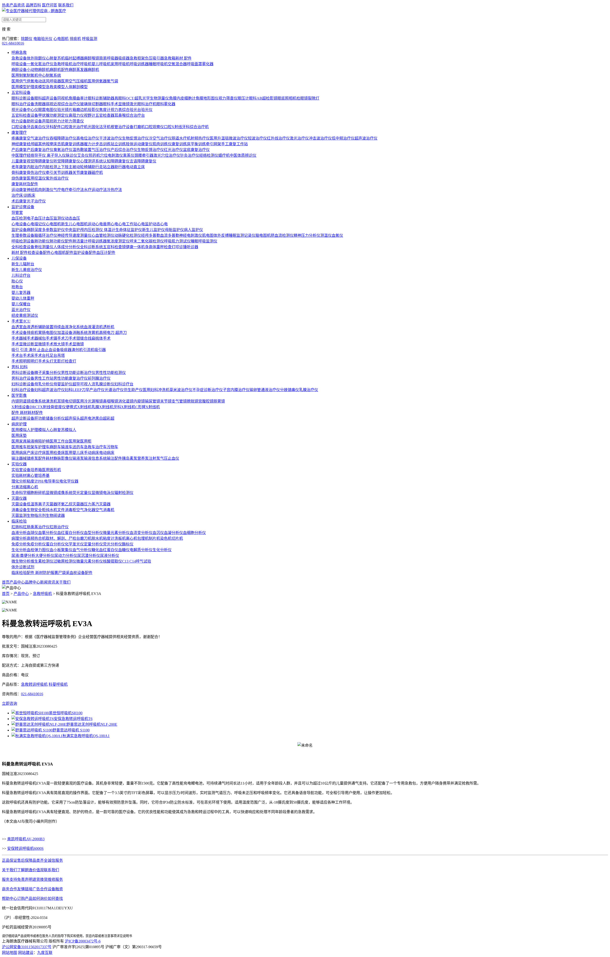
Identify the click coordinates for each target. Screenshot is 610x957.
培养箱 (36, 470)
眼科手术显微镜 (116, 104)
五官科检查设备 (24, 115)
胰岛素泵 (129, 458)
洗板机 (120, 538)
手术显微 (19, 344)
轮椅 (84, 167)
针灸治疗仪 (189, 155)
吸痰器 (124, 58)
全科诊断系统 (91, 247)
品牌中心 (32, 582)
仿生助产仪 (133, 390)
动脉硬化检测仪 (127, 235)
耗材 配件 (183, 58)
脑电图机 (263, 235)
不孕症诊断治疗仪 (207, 390)
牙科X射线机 (124, 407)
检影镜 (271, 98)
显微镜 (97, 493)
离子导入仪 (56, 155)
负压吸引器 (154, 58)
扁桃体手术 (101, 338)
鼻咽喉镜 (110, 401)
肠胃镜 (219, 401)
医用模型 (19, 87)
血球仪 (32, 533)
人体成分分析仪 (66, 247)
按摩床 (51, 144)
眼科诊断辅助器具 (103, 98)
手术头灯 (45, 361)
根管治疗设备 (122, 127)
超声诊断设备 (22, 418)
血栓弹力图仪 (38, 550)
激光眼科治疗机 (143, 104)
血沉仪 (158, 533)
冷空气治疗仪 (160, 138)
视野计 (89, 115)
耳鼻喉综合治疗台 (129, 115)
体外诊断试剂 (22, 567)
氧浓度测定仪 (118, 241)
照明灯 (32, 361)
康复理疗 (19, 133)
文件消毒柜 (66, 510)
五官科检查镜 (114, 247)
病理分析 (19, 538)
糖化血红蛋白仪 (105, 550)
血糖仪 (124, 550)
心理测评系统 (91, 161)
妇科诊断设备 (22, 384)
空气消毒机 (104, 510)
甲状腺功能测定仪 (53, 115)
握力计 (89, 144)
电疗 (65, 190)
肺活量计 (80, 241)
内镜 (15, 401)
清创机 (77, 350)
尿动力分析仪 (65, 556)
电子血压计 (36, 218)
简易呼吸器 (108, 58)
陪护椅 (44, 441)
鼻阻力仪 (76, 115)
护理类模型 (36, 87)
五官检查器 (104, 115)
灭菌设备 (19, 504)
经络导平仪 (37, 155)
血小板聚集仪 (61, 550)
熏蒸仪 (128, 155)
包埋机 (143, 538)
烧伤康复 (19, 178)
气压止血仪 (169, 458)
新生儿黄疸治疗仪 (26, 270)
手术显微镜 (74, 344)
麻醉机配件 (59, 70)
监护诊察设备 (22, 207)
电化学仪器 (68, 481)
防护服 (48, 573)
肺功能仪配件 (61, 241)
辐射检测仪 (123, 493)
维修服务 (55, 879)
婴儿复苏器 (20, 293)
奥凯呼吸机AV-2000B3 (26, 839)
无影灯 (59, 361)
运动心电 (95, 224)
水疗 (88, 190)
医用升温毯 (219, 138)
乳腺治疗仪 (308, 390)
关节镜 (166, 401)
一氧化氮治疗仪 (40, 64)
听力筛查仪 (74, 121)
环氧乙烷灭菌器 (70, 504)
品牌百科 (33, 5)
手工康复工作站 (234, 144)
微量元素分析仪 (116, 533)
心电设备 (19, 224)
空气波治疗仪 (38, 138)
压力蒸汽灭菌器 (97, 504)
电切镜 (70, 401)
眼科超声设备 (45, 98)
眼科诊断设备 (22, 98)
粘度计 (32, 481)
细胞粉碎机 (36, 493)
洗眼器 (40, 104)
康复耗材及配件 (24, 184)
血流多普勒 (169, 235)
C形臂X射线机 (147, 407)
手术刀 (63, 338)
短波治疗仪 (257, 138)
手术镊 (51, 338)
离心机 (32, 487)
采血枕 (71, 573)
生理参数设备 (22, 235)
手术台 (17, 355)
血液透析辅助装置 (38, 327)
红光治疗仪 (173, 150)
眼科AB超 (257, 98)
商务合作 (9, 889)
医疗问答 (49, 5)
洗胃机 (93, 333)
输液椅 (32, 441)
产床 (30, 453)
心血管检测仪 (103, 235)
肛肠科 (17, 527)
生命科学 (19, 493)
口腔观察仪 (154, 127)
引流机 (88, 350)
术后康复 (19, 201)
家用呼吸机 (120, 64)
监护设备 (19, 230)
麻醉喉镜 (91, 58)
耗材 (31, 413)
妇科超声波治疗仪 (49, 390)
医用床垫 (19, 435)
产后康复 (19, 150)
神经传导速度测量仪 (74, 235)
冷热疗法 (114, 190)
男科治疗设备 (22, 378)
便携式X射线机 (79, 407)
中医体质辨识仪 (243, 155)
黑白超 (101, 418)
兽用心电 (110, 224)
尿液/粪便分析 (23, 556)
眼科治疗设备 (22, 104)
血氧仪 (337, 235)
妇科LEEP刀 (75, 390)
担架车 (32, 447)
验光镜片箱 (66, 110)
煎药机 (94, 155)
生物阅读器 (55, 516)
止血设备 (52, 350)
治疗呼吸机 (82, 64)
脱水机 (97, 538)
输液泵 (78, 458)
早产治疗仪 (95, 390)
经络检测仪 (208, 155)
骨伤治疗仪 (36, 173)
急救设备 (19, 58)
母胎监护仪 (174, 230)
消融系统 (80, 333)
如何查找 (55, 899)
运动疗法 (99, 190)
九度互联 (44, 953)
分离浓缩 (19, 487)
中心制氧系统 (49, 75)
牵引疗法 (76, 190)
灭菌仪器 (19, 498)
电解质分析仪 (141, 550)
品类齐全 (40, 860)
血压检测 (19, 218)
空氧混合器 (177, 64)
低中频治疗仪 (343, 138)
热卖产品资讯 (13, 5)
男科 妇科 (19, 367)
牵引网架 (213, 144)
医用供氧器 (97, 81)
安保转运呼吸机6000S (25, 848)
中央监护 (72, 230)
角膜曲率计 (78, 98)
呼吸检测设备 (22, 241)
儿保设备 (19, 258)
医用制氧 (19, 75)
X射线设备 (20, 407)
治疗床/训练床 (23, 195)
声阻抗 (47, 121)
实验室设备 (20, 470)
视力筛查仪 (228, 98)
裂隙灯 (313, 98)
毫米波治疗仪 (180, 390)
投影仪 (93, 110)
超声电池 (87, 418)
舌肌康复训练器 (70, 144)
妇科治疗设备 (22, 390)
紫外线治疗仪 (57, 178)
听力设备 (19, 121)
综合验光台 (131, 110)
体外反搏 (221, 235)
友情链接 (24, 889)
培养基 (44, 475)
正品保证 (9, 860)
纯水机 (51, 510)
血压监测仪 (55, 218)
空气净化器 (85, 510)
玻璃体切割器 (91, 104)
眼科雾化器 (165, 104)
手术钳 (74, 338)
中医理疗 (19, 155)
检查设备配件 (39, 253)
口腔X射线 (173, 127)
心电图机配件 (62, 253)
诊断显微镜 (36, 344)
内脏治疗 (34, 167)
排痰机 (75, 39)
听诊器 (192, 247)
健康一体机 (135, 247)
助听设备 (34, 121)
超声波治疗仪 (366, 138)
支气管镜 (179, 401)
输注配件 (114, 458)
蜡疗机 (224, 155)
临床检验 (19, 521)
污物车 (112, 447)
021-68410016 (13, 43)
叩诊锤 (181, 247)
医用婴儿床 (74, 453)
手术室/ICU (20, 321)
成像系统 (38, 401)
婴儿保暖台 (20, 304)
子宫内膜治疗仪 (236, 390)
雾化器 (208, 64)
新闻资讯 (47, 582)
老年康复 (19, 167)
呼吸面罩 (194, 64)
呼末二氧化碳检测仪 (147, 241)
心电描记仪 (36, 224)
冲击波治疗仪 (320, 138)
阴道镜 (24, 401)
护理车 (44, 447)
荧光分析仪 (112, 544)
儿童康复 (19, 161)
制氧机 (32, 75)
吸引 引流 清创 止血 (28, 350)
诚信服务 (55, 860)
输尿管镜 (152, 401)
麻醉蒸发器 (78, 70)
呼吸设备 (19, 64)
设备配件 (84, 573)
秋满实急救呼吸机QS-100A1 (86, 736)
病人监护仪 (193, 230)
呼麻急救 (19, 52)
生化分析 (19, 550)
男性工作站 (43, 378)
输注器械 (19, 458)
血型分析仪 (93, 533)
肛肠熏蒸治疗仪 (36, 527)
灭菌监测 (19, 516)
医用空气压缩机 (74, 81)
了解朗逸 (24, 870)
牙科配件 (53, 127)
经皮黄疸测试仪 (24, 315)
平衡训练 (198, 144)
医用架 (74, 441)
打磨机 (139, 127)
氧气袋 (112, 81)
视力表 (116, 110)
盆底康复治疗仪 (196, 150)
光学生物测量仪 (155, 98)
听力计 (59, 121)
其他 (42, 144)
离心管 (32, 475)
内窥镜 (139, 401)
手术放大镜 (55, 344)
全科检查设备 (22, 247)
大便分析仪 (44, 556)
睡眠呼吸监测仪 (204, 241)
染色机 (166, 538)
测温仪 (326, 235)
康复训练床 (181, 144)
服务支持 (9, 879)
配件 (39, 413)
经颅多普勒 (150, 235)
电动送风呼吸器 (47, 81)
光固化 (93, 127)
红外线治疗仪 (278, 138)
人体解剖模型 (76, 87)
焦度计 (105, 110)
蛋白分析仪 (55, 544)
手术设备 (19, 333)
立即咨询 (9, 703)
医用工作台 (59, 441)
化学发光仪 (74, 544)
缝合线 (86, 338)
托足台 (51, 355)
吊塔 (61, 355)
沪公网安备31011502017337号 (26, 947)
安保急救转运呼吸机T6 (73, 719)
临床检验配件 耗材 (27, 573)
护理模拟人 (40, 430)
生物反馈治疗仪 (135, 138)
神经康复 (19, 144)
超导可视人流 (83, 384)
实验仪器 (19, 464)
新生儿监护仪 (153, 230)
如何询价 (40, 899)
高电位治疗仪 (87, 138)
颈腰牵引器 (143, 155)
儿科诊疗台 (20, 275)
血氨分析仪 (47, 533)
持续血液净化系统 (68, 327)
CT (37, 407)
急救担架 (137, 58)
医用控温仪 (36, 178)
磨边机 (82, 110)
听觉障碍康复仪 (66, 161)
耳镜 (61, 401)
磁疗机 (97, 173)
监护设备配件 (84, 253)
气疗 (57, 190)
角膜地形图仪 (207, 98)
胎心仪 (17, 281)
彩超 (110, 418)
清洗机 (51, 401)
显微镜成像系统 (59, 493)
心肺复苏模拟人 (63, 430)
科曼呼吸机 (58, 684)
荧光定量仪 (82, 493)
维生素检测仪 (41, 561)
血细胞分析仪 (194, 533)
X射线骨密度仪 (53, 407)
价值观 (38, 870)
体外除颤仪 (36, 58)
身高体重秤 (154, 247)
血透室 (17, 327)
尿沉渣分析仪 (88, 556)
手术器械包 (36, 338)
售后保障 (24, 860)
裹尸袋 (60, 573)
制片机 (154, 538)
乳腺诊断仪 (104, 384)
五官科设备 (20, 93)
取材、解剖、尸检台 (63, 538)
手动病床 (91, 453)
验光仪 (146, 110)
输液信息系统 (95, 458)
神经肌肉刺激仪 (40, 190)
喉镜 (99, 401)
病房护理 (19, 424)
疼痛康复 (19, 138)
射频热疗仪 (200, 138)
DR (32, 407)
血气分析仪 (82, 550)
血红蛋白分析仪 (70, 533)
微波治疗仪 (238, 138)
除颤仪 (26, 39)
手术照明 (19, 361)
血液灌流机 (93, 327)
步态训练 (103, 144)
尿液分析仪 (109, 556)
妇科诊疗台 (123, 384)
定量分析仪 (93, 544)
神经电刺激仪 (190, 235)
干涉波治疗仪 (110, 138)
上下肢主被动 (68, 167)
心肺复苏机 (55, 58)
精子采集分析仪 (47, 373)
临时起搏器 (74, 58)
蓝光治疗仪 (20, 310)
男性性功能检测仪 (110, 373)
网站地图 (9, 953)
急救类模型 (55, 87)
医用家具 (19, 441)
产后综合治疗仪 (124, 150)
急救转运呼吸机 (34, 684)
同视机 (63, 98)
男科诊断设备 (22, 373)
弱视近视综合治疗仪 (63, 104)
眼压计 (243, 98)
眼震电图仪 (47, 110)
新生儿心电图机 (74, 224)
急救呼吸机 (62, 64)
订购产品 (24, 899)
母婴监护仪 (62, 384)
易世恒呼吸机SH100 (65, 713)
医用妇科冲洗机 (156, 390)
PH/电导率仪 (48, 481)
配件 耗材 (19, 413)
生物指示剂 (36, 516)
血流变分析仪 (141, 533)
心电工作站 (127, 224)
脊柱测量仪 (43, 247)
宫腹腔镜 (206, 401)
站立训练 (118, 144)
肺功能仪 (42, 241)
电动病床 (106, 453)
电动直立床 (135, 167)
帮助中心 (9, 899)
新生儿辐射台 (22, 264)
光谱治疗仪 (114, 390)
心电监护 (144, 224)
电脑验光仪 (42, 39)
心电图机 (61, 39)
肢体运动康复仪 (139, 144)
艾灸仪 (83, 155)
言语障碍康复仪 (143, 161)
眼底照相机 (286, 98)
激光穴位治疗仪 (166, 155)
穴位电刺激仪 (111, 155)
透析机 (108, 327)
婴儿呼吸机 (101, 64)
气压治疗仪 (101, 150)
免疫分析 (19, 544)
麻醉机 (93, 70)
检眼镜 (302, 98)
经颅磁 (32, 144)
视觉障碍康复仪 (40, 161)
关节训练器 (62, 173)
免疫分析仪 (36, 544)
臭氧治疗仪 (62, 150)
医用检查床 (55, 453)
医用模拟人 (20, 430)
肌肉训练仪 (162, 144)
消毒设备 (19, 510)
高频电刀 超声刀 (113, 333)
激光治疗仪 (299, 138)
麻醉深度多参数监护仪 (46, 230)
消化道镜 (125, 401)
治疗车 (101, 447)
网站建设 (25, 953)
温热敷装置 (82, 150)
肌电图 (208, 235)
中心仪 (32, 110)
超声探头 (72, 418)
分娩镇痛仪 (289, 390)
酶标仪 (127, 544)
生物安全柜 (36, 510)
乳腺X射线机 (102, 407)
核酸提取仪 (112, 561)
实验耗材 (19, 475)
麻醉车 (55, 447)
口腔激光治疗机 (74, 127)
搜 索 (6, 29)
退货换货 (40, 879)
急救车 (89, 447)
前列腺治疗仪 (99, 378)
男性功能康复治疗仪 (70, 378)
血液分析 (19, 533)
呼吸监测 (89, 39)
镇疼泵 (32, 458)
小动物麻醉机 (38, 70)
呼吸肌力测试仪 (177, 241)
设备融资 (55, 889)
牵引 (49, 173)
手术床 (28, 355)
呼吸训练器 (139, 64)
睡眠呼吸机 (158, 64)
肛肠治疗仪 (59, 527)
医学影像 (19, 395)
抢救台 (17, 287)
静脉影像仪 (62, 458)
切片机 (177, 538)
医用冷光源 (85, 401)
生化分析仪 (162, 550)
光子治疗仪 (36, 201)
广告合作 (40, 889)
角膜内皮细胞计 (182, 98)
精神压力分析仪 (307, 235)
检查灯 (169, 247)
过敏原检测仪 (64, 561)
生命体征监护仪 (128, 230)
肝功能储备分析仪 (49, 418)
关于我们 (63, 582)
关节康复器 (82, 173)
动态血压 (72, 218)
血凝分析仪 (173, 533)
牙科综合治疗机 (195, 127)
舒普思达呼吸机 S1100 (71, 730)
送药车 (78, 447)
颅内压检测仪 (92, 230)
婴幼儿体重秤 (22, 298)
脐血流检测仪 (282, 235)
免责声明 (24, 879)
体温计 (109, 230)
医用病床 (19, 453)
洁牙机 (105, 127)
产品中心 (17, 582)
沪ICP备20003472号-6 (83, 941)
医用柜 (86, 441)
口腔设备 (19, 127)
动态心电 (160, 224)
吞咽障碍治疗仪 (63, 138)
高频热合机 (36, 538)
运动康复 (19, 190)
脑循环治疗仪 (45, 235)
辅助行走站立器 (101, 167)
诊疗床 (40, 453)
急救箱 (169, 58)
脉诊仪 (71, 155)
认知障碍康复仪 (116, 161)
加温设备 (64, 333)
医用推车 (19, 447)
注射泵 (154, 458)
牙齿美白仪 (36, 127)
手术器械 (19, 338)
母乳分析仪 (43, 384)
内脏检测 (49, 167)
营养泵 (143, 458)
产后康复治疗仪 (40, 150)
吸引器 (100, 350)
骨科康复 (19, 173)
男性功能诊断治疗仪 (78, 373)
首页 (6, 582)
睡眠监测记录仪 (242, 235)
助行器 (120, 167)
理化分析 (19, 481)
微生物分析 (20, 561)
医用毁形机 (51, 470)
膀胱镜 (192, 401)
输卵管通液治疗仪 (264, 390)
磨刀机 (86, 538)
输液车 (66, 447)
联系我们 (65, 5)
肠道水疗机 (181, 138)
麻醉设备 (19, 70)
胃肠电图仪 (47, 333)
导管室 (17, 213)
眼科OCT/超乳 (130, 98)
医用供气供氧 (22, 81)
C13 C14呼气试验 (136, 561)
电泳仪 (108, 493)
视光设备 (19, 110)
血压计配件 (105, 253)
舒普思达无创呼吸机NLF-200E (91, 724)
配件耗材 (45, 458)
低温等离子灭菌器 (42, 504)
